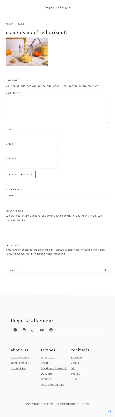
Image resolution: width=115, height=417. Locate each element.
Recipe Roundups (52, 384)
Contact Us (18, 368)
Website (11, 158)
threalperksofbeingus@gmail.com (48, 254)
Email (9, 143)
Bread (45, 362)
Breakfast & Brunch (54, 368)
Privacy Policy (20, 357)
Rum (74, 379)
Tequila (75, 373)
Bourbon (76, 357)
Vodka (75, 362)
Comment (13, 92)
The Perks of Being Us (57, 7)
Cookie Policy (20, 362)
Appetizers (48, 357)
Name (9, 129)
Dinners (46, 379)
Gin (73, 368)
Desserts (47, 373)
